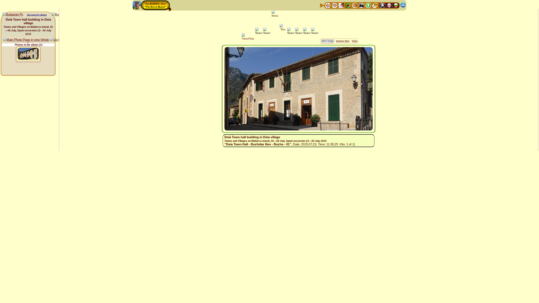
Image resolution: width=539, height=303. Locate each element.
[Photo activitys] (361, 5)
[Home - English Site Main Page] (389, 5)
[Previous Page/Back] (327, 5)
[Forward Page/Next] (334, 5)
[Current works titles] (354, 5)
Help (354, 41)
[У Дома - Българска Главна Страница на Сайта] (395, 5)
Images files (343, 41)
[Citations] (348, 5)
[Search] (375, 5)
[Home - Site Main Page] (382, 5)
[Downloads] (368, 5)
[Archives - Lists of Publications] (341, 5)
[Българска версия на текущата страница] (12, 15)
